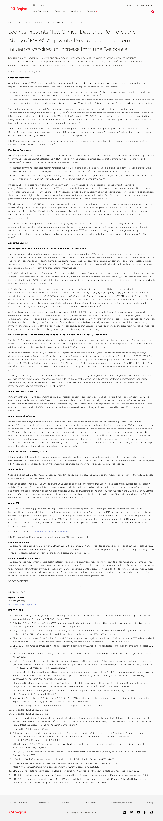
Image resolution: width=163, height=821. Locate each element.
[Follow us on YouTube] (137, 812)
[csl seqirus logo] (17, 812)
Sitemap (150, 802)
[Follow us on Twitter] (130, 812)
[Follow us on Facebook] (143, 812)
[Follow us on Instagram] (150, 812)
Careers (90, 11)
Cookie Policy (92, 802)
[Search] (152, 11)
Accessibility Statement (122, 802)
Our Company (41, 11)
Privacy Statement (18, 802)
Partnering (139, 5)
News (129, 5)
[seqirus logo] (18, 9)
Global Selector (43, 5)
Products (76, 11)
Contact (149, 5)
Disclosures (44, 802)
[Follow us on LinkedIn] (123, 812)
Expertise (59, 11)
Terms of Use (68, 802)
